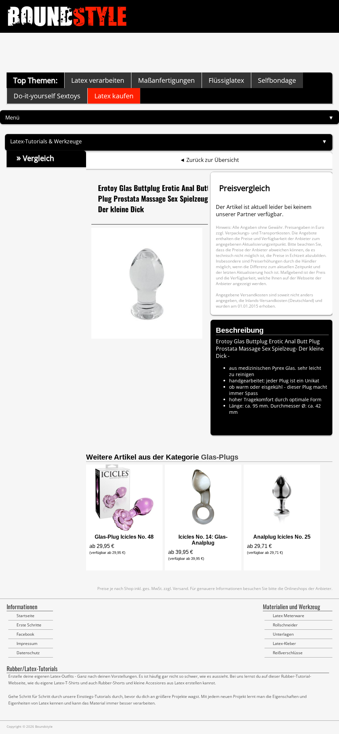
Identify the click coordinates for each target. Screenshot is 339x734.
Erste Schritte (29, 625)
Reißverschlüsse (288, 653)
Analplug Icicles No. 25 (282, 537)
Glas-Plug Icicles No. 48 (124, 537)
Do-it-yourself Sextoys (47, 95)
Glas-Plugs (219, 457)
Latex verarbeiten (97, 80)
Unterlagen (283, 634)
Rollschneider (285, 625)
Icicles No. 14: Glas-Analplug (202, 540)
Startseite (25, 615)
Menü (12, 117)
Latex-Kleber (284, 643)
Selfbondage (277, 80)
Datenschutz (28, 653)
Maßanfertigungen (166, 80)
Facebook (25, 634)
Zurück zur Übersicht (212, 160)
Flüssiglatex (226, 80)
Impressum (27, 643)
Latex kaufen (113, 95)
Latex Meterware (288, 615)
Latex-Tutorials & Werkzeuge (46, 141)
